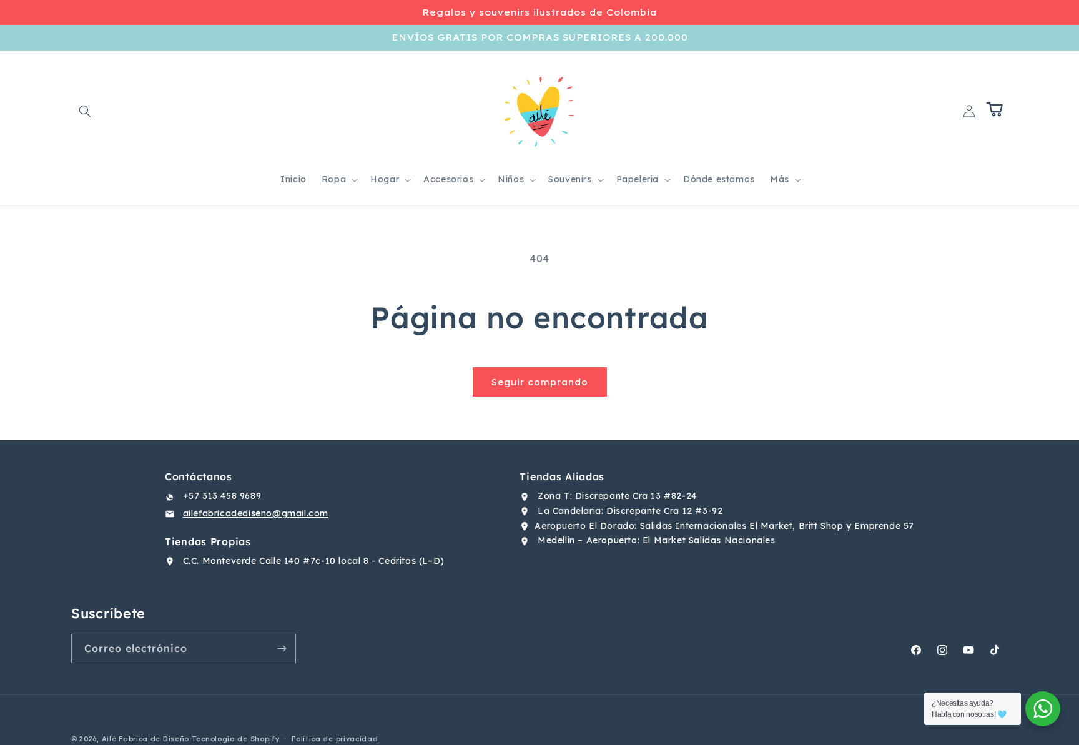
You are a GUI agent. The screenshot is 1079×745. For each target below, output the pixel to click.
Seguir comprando (539, 382)
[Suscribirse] (281, 648)
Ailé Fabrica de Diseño (145, 738)
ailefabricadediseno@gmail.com (255, 513)
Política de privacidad (335, 738)
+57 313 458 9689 (222, 495)
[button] (85, 111)
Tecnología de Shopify (236, 738)
